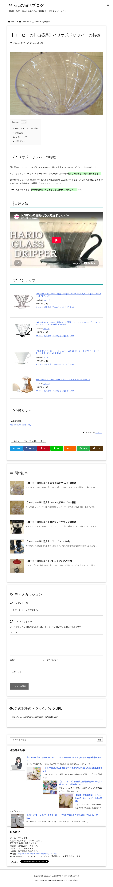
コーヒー (25, 21)
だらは (98, 432)
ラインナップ (20, 137)
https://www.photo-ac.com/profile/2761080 (37, 853)
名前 (12, 660)
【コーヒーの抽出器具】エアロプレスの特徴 (48, 541)
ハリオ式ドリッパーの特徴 (25, 128)
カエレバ (46, 300)
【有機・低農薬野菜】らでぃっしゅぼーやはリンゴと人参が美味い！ (88, 798)
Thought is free (71, 880)
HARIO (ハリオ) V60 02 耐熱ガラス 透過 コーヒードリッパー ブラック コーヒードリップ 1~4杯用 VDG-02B (68, 323)
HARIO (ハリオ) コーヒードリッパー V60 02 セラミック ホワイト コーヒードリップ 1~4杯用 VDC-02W (68, 352)
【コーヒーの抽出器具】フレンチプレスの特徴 (49, 560)
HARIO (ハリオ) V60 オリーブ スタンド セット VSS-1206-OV (63, 379)
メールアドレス (50, 660)
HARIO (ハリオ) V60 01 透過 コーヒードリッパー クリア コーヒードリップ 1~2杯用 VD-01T (68, 294)
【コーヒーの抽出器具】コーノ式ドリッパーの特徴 (51, 502)
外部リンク (19, 141)
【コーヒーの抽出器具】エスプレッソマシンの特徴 (51, 521)
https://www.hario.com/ (20, 425)
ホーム (13, 21)
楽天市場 (47, 307)
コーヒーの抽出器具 (42, 21)
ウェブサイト (15, 672)
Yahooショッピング (61, 307)
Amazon (39, 307)
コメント (14, 632)
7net (72, 307)
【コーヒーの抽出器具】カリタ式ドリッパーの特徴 (51, 482)
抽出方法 (18, 132)
